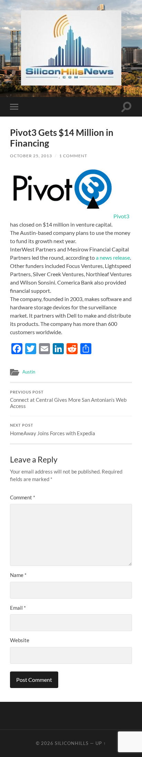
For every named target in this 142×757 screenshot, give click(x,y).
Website (19, 640)
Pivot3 (121, 216)
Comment (22, 497)
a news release (113, 257)
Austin (28, 372)
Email (18, 608)
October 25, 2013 (31, 155)
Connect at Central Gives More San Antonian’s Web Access (68, 399)
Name (18, 575)
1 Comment (73, 155)
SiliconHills (72, 743)
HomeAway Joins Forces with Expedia (52, 429)
